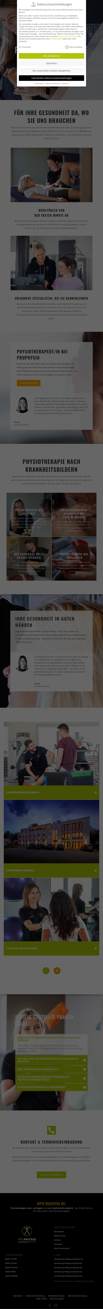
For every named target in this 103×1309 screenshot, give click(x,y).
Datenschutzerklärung (67, 36)
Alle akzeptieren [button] (51, 55)
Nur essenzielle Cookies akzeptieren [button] (51, 70)
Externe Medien (76, 47)
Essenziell (26, 47)
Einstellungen (56, 39)
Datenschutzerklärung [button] (53, 83)
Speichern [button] (51, 63)
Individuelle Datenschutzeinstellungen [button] (51, 77)
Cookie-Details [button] (39, 83)
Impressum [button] (65, 83)
